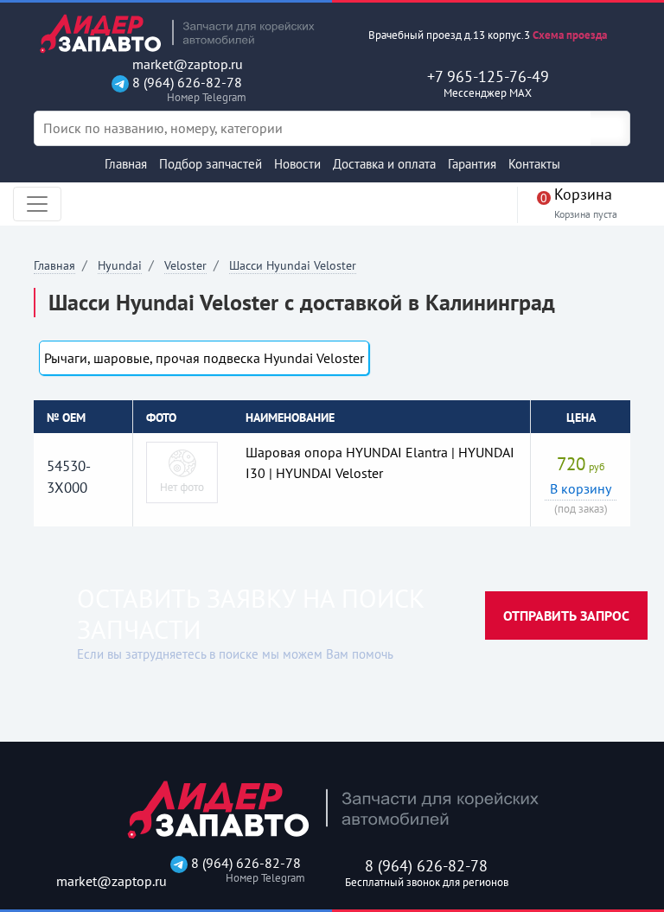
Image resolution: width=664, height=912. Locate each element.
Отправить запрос (566, 615)
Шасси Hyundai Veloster (292, 265)
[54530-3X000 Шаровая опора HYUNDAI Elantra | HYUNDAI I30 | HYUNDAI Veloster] (182, 471)
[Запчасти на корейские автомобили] (176, 33)
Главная (126, 164)
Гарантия (472, 164)
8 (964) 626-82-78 (185, 89)
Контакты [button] (534, 164)
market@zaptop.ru (186, 64)
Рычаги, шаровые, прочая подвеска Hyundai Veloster (204, 358)
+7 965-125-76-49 (488, 83)
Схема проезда (570, 35)
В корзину (580, 488)
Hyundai (120, 265)
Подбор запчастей (210, 164)
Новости (297, 164)
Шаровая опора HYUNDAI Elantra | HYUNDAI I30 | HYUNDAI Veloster (380, 462)
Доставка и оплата (384, 164)
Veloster (185, 265)
